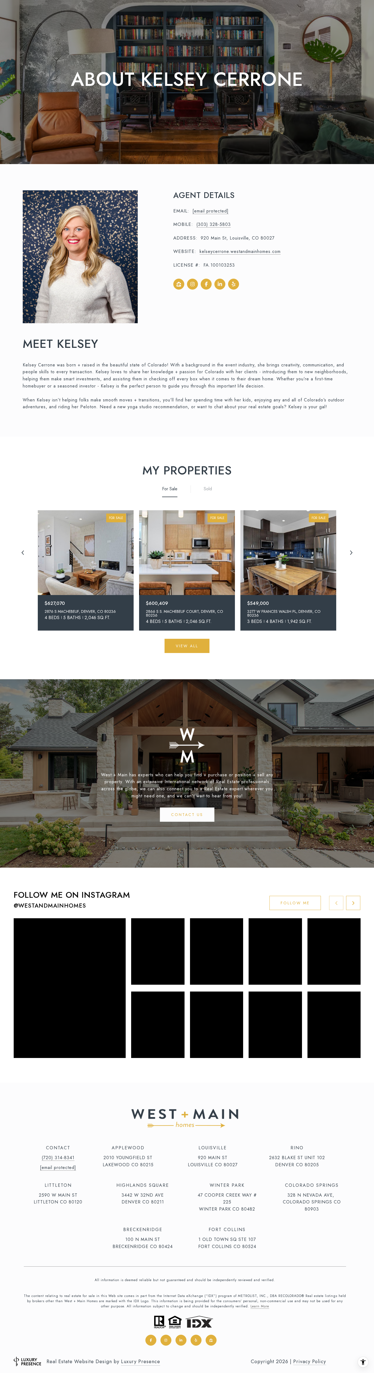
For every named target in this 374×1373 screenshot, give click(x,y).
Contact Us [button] (187, 814)
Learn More (260, 1306)
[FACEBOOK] (206, 284)
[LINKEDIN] (219, 284)
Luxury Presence (140, 1361)
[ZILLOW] (178, 284)
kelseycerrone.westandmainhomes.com (240, 251)
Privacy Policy (309, 1361)
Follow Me (295, 903)
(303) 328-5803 (213, 224)
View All (187, 646)
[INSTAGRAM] (192, 284)
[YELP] (233, 284)
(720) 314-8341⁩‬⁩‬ (58, 1158)
